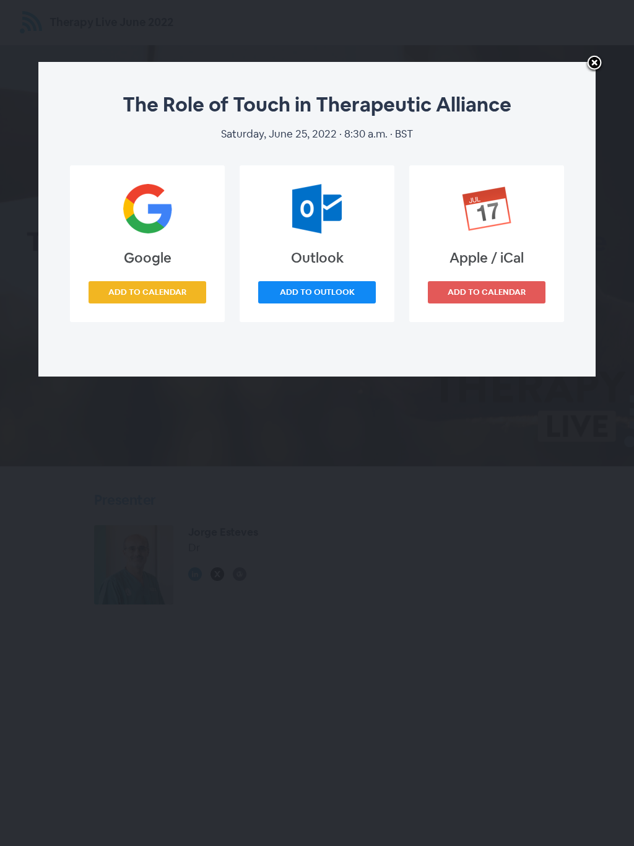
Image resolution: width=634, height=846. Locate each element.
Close (594, 64)
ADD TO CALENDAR (147, 292)
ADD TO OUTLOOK (317, 292)
